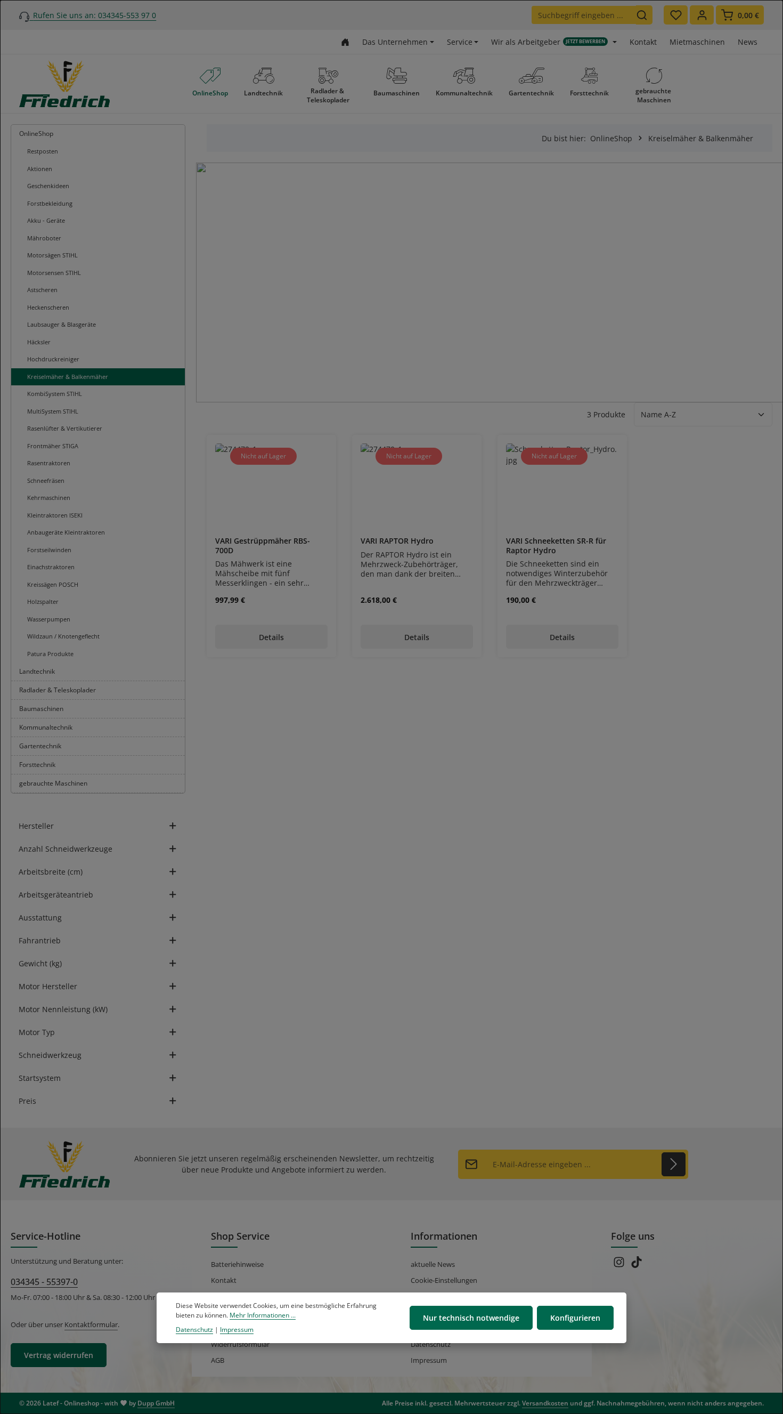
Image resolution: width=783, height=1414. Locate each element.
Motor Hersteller (48, 986)
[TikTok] (636, 1265)
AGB (217, 1360)
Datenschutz (431, 1344)
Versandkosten (545, 1403)
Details (271, 637)
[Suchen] (644, 15)
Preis (27, 1101)
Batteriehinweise (237, 1264)
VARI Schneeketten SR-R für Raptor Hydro (556, 545)
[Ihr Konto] (702, 15)
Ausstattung (40, 917)
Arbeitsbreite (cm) (51, 872)
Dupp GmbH (156, 1403)
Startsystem (40, 1078)
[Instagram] (619, 1265)
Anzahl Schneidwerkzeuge (65, 849)
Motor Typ (37, 1032)
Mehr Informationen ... (263, 1315)
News (747, 42)
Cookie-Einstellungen (444, 1280)
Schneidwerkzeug (50, 1055)
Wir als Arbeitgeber (548, 42)
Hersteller (36, 826)
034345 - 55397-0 (44, 1282)
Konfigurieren (575, 1318)
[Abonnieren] (674, 1164)
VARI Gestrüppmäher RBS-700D (262, 545)
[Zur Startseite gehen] (345, 42)
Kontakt (643, 42)
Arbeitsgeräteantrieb (56, 895)
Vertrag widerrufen (58, 1355)
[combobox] (584, 15)
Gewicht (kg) (40, 963)
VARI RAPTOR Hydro (397, 541)
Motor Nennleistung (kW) (63, 1009)
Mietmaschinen (697, 42)
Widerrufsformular (240, 1344)
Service (459, 42)
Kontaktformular (91, 1324)
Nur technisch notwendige (471, 1318)
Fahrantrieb (40, 940)
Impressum (429, 1360)
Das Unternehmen (395, 42)
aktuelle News (433, 1264)
